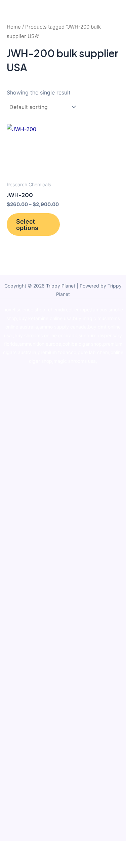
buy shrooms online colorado (45, 335)
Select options (27, 224)
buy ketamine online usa (45, 318)
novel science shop (24, 309)
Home (14, 27)
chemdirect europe (69, 309)
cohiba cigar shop (82, 344)
